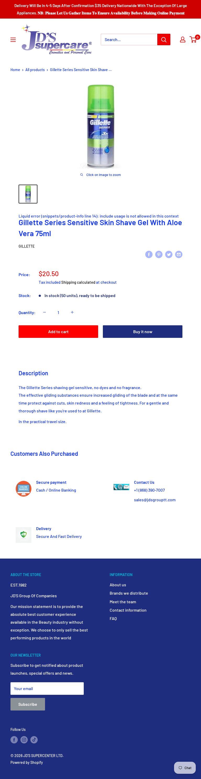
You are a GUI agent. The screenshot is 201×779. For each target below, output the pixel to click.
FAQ (113, 618)
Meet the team (123, 601)
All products (35, 69)
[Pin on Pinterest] (159, 254)
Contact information (128, 609)
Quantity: (27, 312)
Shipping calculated (78, 282)
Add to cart (58, 331)
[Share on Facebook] (149, 254)
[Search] (163, 39)
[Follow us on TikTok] (34, 739)
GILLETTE (27, 246)
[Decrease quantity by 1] (44, 312)
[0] (193, 39)
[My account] (182, 39)
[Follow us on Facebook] (14, 739)
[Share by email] (178, 254)
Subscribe (27, 704)
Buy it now (142, 331)
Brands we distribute (129, 592)
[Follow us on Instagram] (24, 739)
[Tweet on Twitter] (168, 254)
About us (118, 584)
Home (15, 69)
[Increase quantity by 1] (72, 312)
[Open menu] (13, 40)
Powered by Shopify (26, 762)
